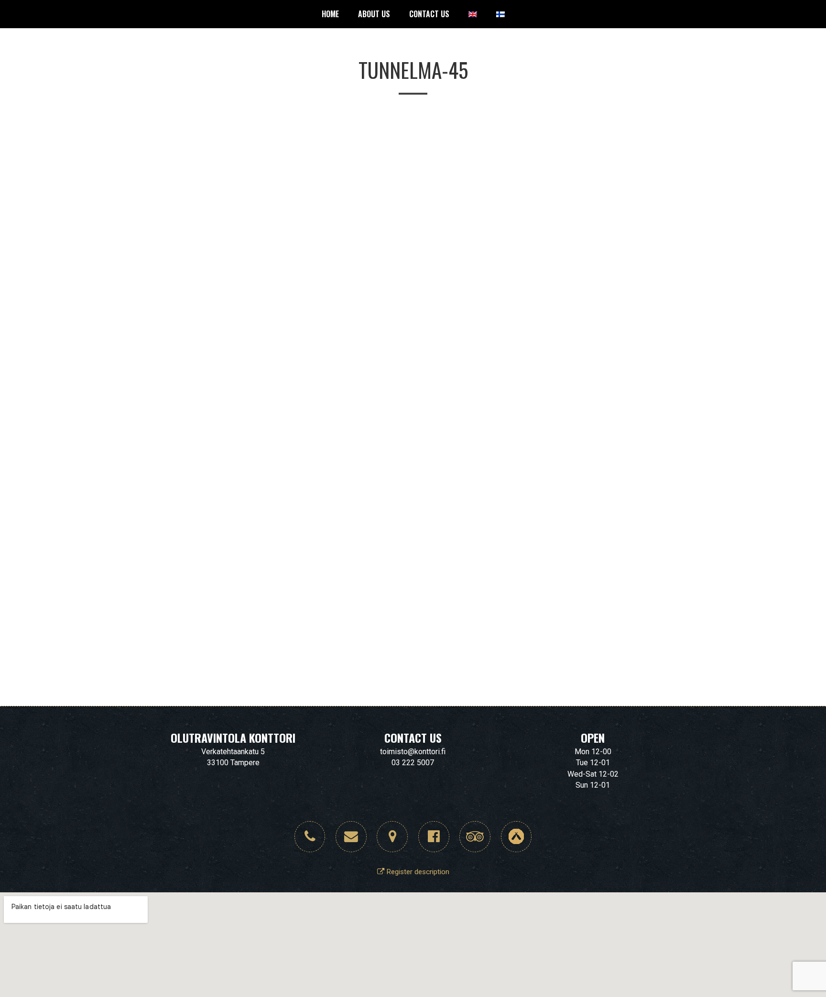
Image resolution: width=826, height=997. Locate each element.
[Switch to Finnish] (500, 14)
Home (330, 14)
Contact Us (429, 14)
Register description (416, 871)
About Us (374, 14)
